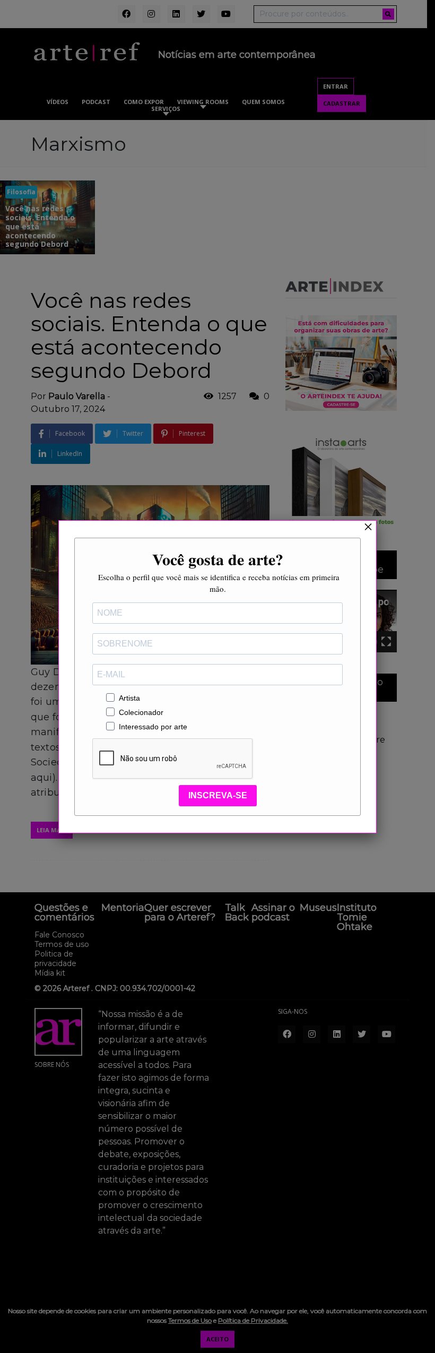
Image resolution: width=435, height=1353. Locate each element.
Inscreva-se (217, 795)
